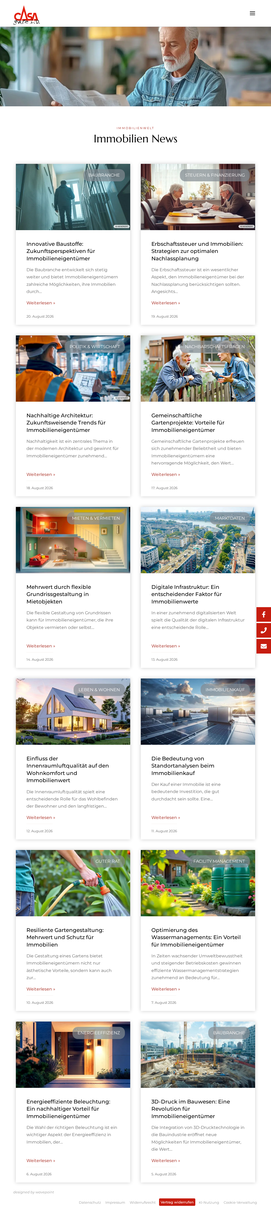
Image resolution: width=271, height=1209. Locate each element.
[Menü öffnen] (252, 13)
